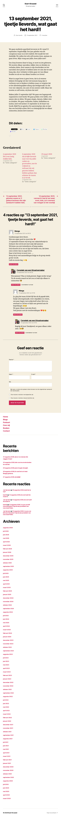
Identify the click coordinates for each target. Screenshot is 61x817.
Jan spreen (6, 500)
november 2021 (8, 728)
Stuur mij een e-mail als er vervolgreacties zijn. (22, 394)
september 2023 (8, 651)
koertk (20, 35)
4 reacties (44, 35)
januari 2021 (7, 763)
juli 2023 (6, 658)
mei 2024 (6, 622)
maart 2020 (7, 798)
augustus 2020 (8, 781)
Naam (11, 374)
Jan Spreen (6, 490)
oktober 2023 (7, 647)
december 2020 (8, 767)
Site (10, 381)
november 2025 (8, 559)
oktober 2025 (7, 563)
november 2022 (8, 686)
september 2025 (8, 566)
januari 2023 (7, 679)
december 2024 (8, 598)
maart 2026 (7, 545)
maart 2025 (7, 587)
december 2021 (8, 724)
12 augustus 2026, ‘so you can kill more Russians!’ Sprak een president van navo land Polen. (16, 506)
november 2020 (8, 770)
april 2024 (6, 626)
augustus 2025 (8, 570)
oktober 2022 (7, 689)
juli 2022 (5, 700)
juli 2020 (6, 784)
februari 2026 (7, 549)
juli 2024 (6, 615)
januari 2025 (7, 594)
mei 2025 (6, 580)
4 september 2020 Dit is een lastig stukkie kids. (9, 156)
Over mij (6, 425)
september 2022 (8, 693)
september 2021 (8, 735)
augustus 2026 (8, 527)
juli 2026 (6, 531)
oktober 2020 (7, 774)
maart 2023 (7, 672)
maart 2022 (6, 714)
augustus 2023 (8, 654)
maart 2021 (6, 756)
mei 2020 (6, 791)
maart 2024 (7, 629)
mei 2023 (6, 665)
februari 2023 (7, 675)
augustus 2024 (8, 612)
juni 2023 (6, 661)
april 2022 (6, 710)
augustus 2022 (8, 696)
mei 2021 (6, 749)
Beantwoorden (13, 264)
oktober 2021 (7, 731)
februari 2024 (7, 633)
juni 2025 (6, 577)
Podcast (6, 422)
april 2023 (6, 668)
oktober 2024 (7, 605)
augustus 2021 (7, 738)
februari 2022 (7, 717)
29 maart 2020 (46, 154)
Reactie (11, 359)
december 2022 (8, 682)
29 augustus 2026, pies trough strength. (15, 468)
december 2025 (8, 556)
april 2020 (6, 795)
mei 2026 (6, 538)
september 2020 (8, 777)
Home (5, 417)
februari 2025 (7, 591)
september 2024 (8, 608)
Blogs (5, 419)
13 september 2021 (32, 35)
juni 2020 (6, 788)
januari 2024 (7, 636)
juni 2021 (6, 746)
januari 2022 (7, 721)
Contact (6, 431)
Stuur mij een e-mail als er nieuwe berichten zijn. (22, 398)
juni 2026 (6, 534)
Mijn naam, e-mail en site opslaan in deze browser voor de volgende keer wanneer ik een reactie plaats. (31, 390)
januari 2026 (7, 552)
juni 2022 (6, 703)
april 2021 (6, 753)
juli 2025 (6, 573)
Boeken (6, 428)
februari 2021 (7, 760)
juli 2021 (5, 742)
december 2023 (8, 640)
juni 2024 (6, 619)
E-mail (33, 374)
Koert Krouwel (30, 4)
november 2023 (8, 644)
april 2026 (6, 542)
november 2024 (8, 601)
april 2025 (6, 584)
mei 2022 (6, 707)
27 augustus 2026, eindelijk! (11, 477)
